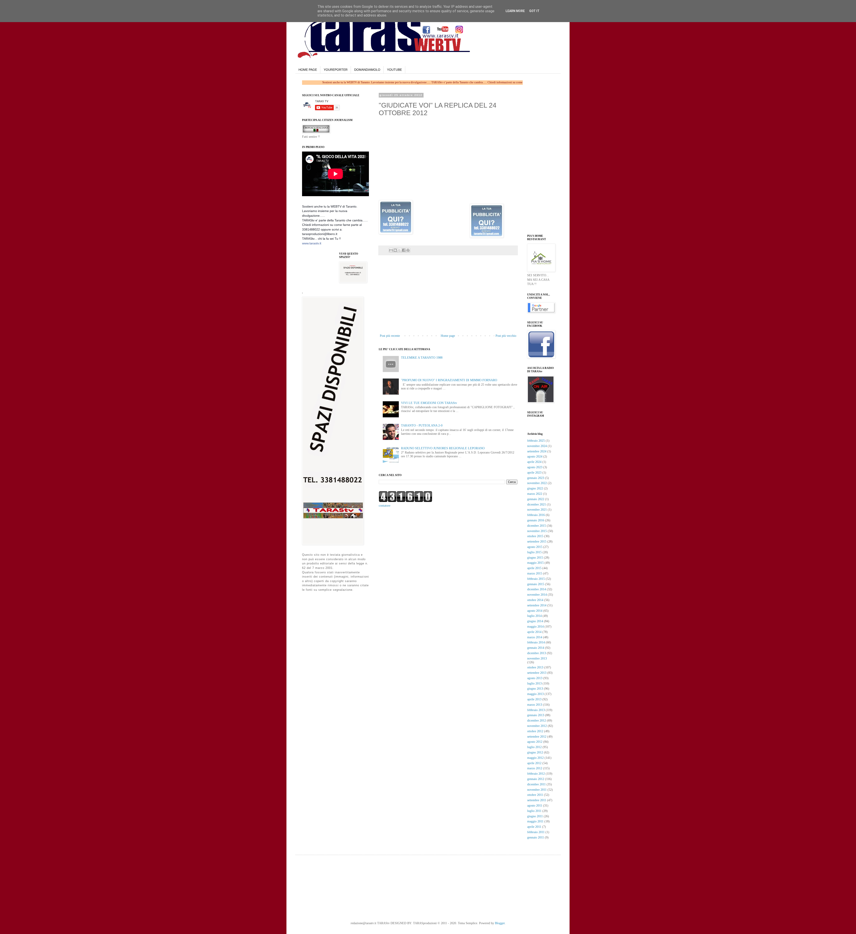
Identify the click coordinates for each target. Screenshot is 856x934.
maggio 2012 (535, 757)
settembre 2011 (536, 800)
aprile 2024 (534, 462)
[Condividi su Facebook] (403, 250)
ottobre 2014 (535, 600)
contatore (384, 505)
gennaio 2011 (535, 837)
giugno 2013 (535, 688)
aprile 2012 (534, 763)
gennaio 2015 (535, 584)
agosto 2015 (534, 547)
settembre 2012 (536, 736)
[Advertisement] (448, 299)
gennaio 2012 (535, 779)
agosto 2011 (534, 805)
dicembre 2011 (536, 784)
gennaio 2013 (535, 715)
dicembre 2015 (536, 525)
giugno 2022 (535, 488)
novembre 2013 (537, 658)
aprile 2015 (534, 568)
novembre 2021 (537, 509)
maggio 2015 (535, 562)
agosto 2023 (534, 467)
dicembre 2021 (536, 504)
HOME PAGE (307, 69)
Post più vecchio (506, 335)
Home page (448, 335)
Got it (534, 11)
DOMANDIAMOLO (367, 69)
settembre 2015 (536, 541)
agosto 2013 (534, 678)
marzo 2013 (534, 704)
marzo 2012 (534, 768)
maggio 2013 (535, 694)
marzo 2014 (534, 637)
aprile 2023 (534, 472)
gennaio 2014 (535, 647)
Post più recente (390, 335)
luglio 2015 (534, 552)
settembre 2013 (536, 672)
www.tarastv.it (311, 243)
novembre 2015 (537, 531)
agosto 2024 (534, 456)
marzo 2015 (534, 573)
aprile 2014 (534, 632)
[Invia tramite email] (391, 250)
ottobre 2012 (535, 731)
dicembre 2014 (536, 589)
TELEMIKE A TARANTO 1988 (421, 357)
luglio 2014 (534, 616)
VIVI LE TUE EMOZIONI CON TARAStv (429, 403)
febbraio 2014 (536, 642)
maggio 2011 (535, 821)
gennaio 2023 (535, 478)
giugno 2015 (535, 557)
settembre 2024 (536, 451)
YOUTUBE (394, 69)
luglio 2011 (534, 811)
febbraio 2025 (536, 440)
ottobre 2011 (535, 795)
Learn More (515, 11)
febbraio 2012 (536, 773)
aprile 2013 (534, 699)
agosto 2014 (534, 610)
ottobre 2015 (535, 536)
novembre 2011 (537, 789)
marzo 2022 (534, 493)
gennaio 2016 (535, 520)
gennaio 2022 (535, 499)
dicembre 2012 (536, 720)
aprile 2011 (534, 826)
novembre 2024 (537, 446)
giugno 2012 (535, 752)
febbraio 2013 (536, 710)
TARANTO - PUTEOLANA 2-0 (421, 425)
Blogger (500, 923)
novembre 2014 (537, 594)
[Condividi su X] (399, 250)
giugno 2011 (535, 816)
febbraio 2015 (536, 578)
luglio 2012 (534, 747)
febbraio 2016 (536, 515)
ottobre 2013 (535, 667)
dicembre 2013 (536, 653)
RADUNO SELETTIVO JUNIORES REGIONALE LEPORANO (443, 448)
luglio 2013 (534, 683)
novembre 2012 (537, 726)
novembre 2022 (537, 483)
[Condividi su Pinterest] (408, 250)
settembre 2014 (536, 605)
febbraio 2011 (536, 832)
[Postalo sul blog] (395, 250)
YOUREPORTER (336, 69)
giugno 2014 (535, 621)
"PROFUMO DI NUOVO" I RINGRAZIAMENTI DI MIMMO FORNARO (449, 380)
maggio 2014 (535, 626)
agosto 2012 (534, 741)
